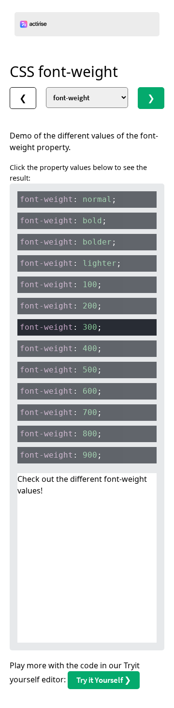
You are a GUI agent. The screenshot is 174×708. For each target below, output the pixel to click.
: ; (68, 199)
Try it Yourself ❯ (103, 680)
